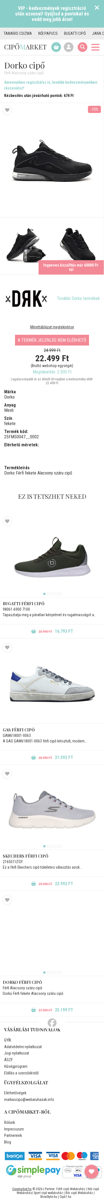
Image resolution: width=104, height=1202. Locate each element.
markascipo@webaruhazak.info (29, 1099)
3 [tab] (52, 594)
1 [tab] (44, 594)
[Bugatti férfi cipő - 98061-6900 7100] (52, 557)
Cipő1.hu (65, 1197)
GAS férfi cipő (19, 729)
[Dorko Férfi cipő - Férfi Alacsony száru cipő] (26, 246)
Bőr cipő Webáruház (79, 1193)
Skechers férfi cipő (25, 856)
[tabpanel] (52, 557)
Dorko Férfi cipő (22, 982)
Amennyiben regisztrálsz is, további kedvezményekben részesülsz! (50, 85)
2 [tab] (48, 594)
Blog (7, 1142)
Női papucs (39, 33)
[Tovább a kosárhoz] (56, 47)
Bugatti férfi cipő (23, 603)
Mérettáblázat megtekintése (52, 327)
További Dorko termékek (78, 298)
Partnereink (13, 1135)
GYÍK (7, 1040)
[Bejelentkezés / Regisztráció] (68, 47)
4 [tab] (56, 594)
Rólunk (9, 1122)
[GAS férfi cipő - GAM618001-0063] (52, 683)
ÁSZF (8, 1060)
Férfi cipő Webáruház (70, 1189)
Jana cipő (91, 33)
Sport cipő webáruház (48, 1193)
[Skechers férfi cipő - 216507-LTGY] (52, 809)
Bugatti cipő (66, 33)
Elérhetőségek (15, 1093)
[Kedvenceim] (91, 1172)
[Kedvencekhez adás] (7, 110)
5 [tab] (60, 594)
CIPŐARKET (25, 46)
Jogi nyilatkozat (16, 1053)
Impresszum (14, 1129)
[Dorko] (26, 298)
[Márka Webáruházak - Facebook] (52, 1023)
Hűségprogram (15, 1066)
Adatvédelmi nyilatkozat (23, 1047)
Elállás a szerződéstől (21, 1073)
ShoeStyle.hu (48, 1197)
